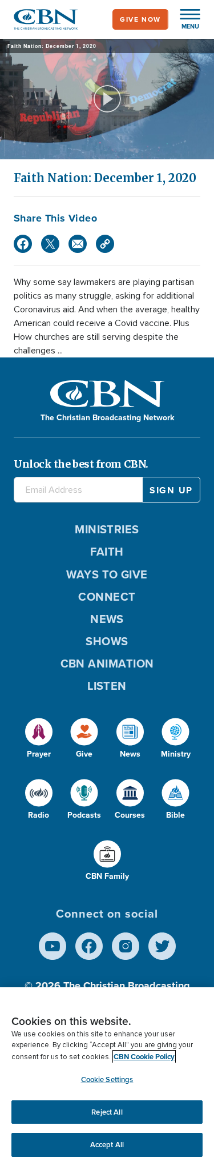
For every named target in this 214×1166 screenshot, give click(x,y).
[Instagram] (125, 946)
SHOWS (107, 641)
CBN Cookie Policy (144, 1056)
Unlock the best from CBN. (81, 464)
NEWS (107, 619)
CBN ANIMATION (107, 663)
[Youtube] (52, 946)
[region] (107, 1076)
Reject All (106, 1112)
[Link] (105, 244)
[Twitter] (50, 244)
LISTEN (107, 685)
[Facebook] (23, 244)
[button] (184, 19)
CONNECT (106, 596)
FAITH (106, 551)
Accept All (107, 1144)
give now (140, 19)
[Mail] (77, 244)
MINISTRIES (107, 529)
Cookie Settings (107, 1079)
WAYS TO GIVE (106, 574)
